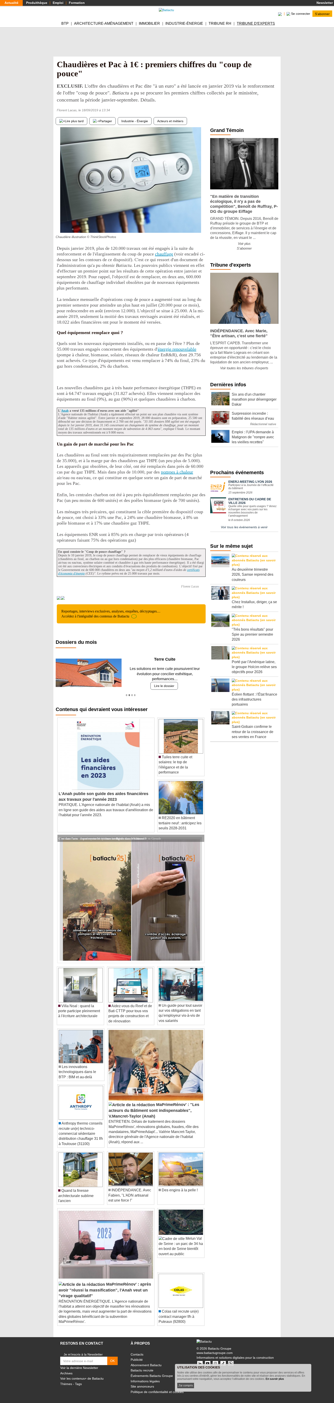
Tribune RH (220, 23)
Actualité (11, 3)
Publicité (137, 1354)
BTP (65, 23)
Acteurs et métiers (170, 121)
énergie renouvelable (177, 349)
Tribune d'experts (256, 23)
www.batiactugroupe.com (215, 1348)
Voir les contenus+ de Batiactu (82, 1373)
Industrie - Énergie (134, 121)
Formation (77, 3)
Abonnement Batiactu (146, 1360)
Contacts (137, 1349)
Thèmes (66, 1379)
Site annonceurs (142, 1381)
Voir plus (244, 243)
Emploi (58, 3)
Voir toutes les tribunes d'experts (244, 368)
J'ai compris (185, 1385)
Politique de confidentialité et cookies (157, 1386)
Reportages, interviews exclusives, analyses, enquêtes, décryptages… (110, 613)
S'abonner (322, 13)
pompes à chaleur (177, 471)
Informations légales (145, 1376)
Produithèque (36, 3)
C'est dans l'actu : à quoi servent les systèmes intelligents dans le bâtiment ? (102, 833)
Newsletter (324, 3)
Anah (65, 410)
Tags (78, 1379)
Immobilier (149, 23)
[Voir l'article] (199, 833)
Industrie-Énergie (184, 23)
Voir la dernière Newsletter (79, 1363)
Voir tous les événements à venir (244, 527)
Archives (66, 1368)
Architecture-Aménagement (103, 23)
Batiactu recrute (142, 1365)
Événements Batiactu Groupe (152, 1371)
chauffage (164, 253)
